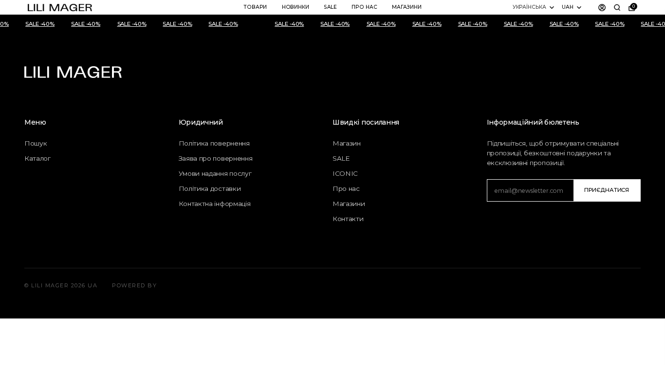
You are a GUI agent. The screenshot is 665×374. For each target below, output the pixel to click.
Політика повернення (214, 143)
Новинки (295, 7)
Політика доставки (210, 188)
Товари (255, 7)
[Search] (617, 7)
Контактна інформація (215, 203)
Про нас (364, 7)
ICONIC (345, 173)
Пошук (35, 143)
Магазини (407, 7)
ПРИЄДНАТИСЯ (606, 190)
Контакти (348, 219)
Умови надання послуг (215, 173)
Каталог (37, 158)
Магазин (346, 143)
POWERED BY (134, 285)
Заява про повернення (216, 158)
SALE (330, 7)
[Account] (602, 7)
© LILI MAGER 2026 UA (60, 285)
